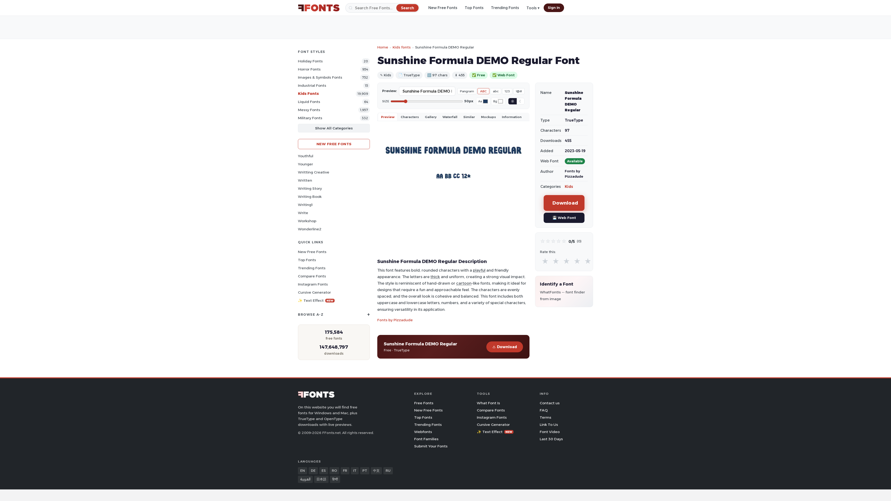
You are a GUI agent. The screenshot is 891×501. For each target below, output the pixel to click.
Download (507, 347)
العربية (305, 479)
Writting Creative (313, 172)
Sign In (554, 8)
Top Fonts (474, 8)
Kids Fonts (308, 93)
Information (512, 117)
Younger (305, 164)
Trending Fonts (505, 8)
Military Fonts (310, 118)
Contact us (550, 403)
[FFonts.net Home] (319, 8)
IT (354, 471)
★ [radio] (545, 261)
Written (305, 180)
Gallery (430, 117)
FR (345, 471)
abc (496, 91)
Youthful (305, 156)
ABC (483, 91)
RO (334, 471)
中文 (376, 471)
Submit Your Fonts (431, 446)
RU (388, 471)
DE (313, 471)
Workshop (307, 221)
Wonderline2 (309, 229)
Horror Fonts (309, 69)
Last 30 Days (551, 439)
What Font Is (488, 403)
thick (435, 276)
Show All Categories (334, 128)
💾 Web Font (564, 217)
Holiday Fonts (310, 61)
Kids (569, 186)
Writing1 (305, 204)
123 (507, 91)
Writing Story (310, 188)
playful (479, 270)
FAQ (544, 410)
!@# (519, 91)
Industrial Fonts (312, 85)
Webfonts (423, 432)
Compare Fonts (312, 276)
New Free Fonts (442, 8)
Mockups (488, 117)
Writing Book (310, 196)
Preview (387, 117)
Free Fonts (423, 403)
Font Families (426, 439)
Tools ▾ (532, 8)
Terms (545, 417)
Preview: (389, 91)
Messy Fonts (309, 110)
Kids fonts (402, 47)
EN (302, 471)
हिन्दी (335, 479)
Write (303, 213)
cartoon (463, 283)
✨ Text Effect (315, 300)
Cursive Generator (314, 292)
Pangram (467, 91)
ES (324, 471)
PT (364, 471)
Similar (469, 117)
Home (382, 47)
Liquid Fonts (309, 102)
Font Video (550, 432)
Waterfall (449, 117)
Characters (410, 117)
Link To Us (549, 424)
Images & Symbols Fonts (320, 77)
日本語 (321, 479)
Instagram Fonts (313, 284)
